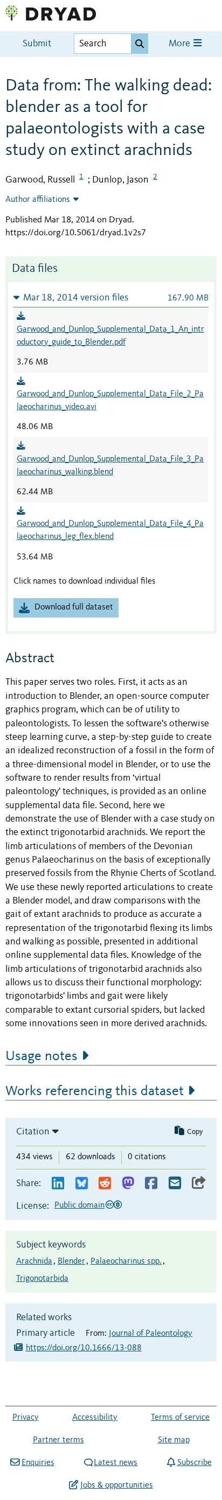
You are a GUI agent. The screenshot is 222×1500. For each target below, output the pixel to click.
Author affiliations (37, 199)
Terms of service (180, 1417)
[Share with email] (175, 1183)
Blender (71, 1261)
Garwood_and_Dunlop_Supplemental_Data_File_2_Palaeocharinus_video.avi (110, 400)
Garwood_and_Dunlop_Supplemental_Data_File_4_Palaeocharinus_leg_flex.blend (110, 530)
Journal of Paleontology (150, 1333)
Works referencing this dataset (94, 1091)
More (180, 43)
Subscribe (194, 1463)
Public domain (79, 1205)
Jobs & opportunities (116, 1485)
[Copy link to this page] (199, 1183)
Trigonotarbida (42, 1278)
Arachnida (34, 1261)
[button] (111, 297)
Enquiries (38, 1463)
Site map (174, 1440)
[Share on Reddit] (105, 1183)
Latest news (115, 1463)
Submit (37, 43)
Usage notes (41, 1056)
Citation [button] (33, 1132)
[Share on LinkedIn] (58, 1183)
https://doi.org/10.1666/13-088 (84, 1348)
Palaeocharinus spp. (126, 1261)
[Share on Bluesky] (81, 1183)
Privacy (25, 1417)
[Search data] (139, 43)
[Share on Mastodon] (128, 1183)
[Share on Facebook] (151, 1183)
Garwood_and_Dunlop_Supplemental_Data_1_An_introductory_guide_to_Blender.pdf (110, 336)
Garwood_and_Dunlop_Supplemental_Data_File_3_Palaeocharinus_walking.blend (110, 465)
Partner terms (58, 1440)
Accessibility (94, 1417)
